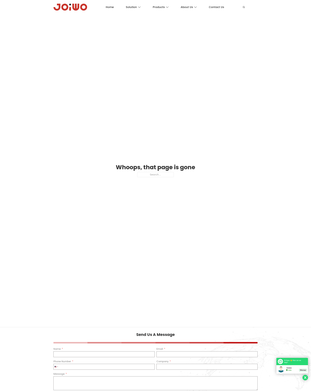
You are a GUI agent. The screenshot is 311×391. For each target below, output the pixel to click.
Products (159, 7)
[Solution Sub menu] (139, 7)
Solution (131, 7)
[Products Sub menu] (167, 7)
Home (110, 7)
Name (57, 349)
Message (59, 374)
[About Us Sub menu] (195, 7)
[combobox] (56, 367)
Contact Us (216, 7)
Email (159, 349)
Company (162, 361)
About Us (187, 7)
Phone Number (62, 361)
